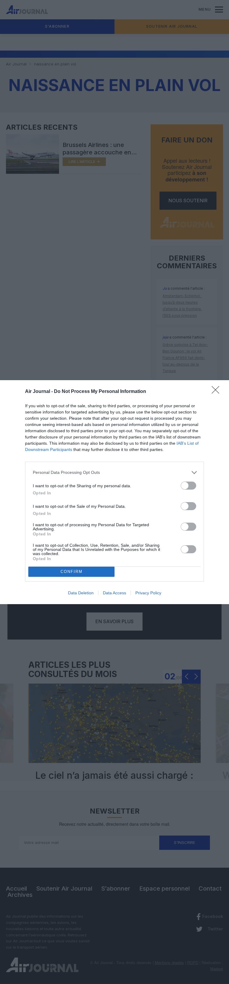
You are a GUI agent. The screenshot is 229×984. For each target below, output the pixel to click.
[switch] (188, 486)
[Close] (217, 391)
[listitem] (114, 472)
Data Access (114, 592)
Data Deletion (81, 592)
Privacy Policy (148, 592)
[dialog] (114, 492)
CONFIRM (72, 571)
